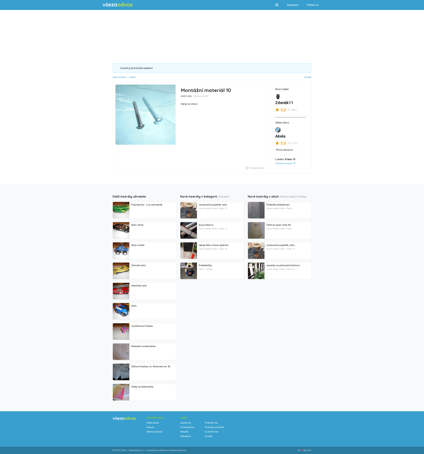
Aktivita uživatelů (154, 431)
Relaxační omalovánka (143, 346)
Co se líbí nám (211, 431)
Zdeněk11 (284, 102)
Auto (134, 305)
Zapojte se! (185, 423)
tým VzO (307, 450)
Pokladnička (205, 265)
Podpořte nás (211, 423)
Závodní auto (138, 265)
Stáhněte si (185, 436)
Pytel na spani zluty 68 (278, 224)
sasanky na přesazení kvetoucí (283, 265)
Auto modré (137, 245)
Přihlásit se (313, 4)
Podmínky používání (214, 427)
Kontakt (208, 436)
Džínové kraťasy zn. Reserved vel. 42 (150, 366)
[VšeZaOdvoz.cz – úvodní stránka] (117, 4)
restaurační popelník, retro (213, 204)
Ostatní (132, 77)
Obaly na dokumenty (142, 386)
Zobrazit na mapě (283, 163)
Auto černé (137, 224)
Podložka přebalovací (278, 204)
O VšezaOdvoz (187, 427)
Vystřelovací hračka (142, 326)
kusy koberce (206, 224)
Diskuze (150, 427)
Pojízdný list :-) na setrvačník (146, 204)
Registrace (293, 4)
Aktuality (184, 431)
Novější (307, 77)
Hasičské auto (139, 285)
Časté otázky (152, 423)
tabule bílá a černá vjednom (214, 245)
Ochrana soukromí (177, 450)
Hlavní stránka (119, 77)
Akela (280, 136)
